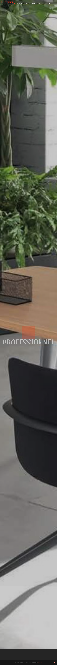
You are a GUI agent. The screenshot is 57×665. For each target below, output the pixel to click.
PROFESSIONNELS (28, 3)
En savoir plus (40, 662)
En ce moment (48, 3)
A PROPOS (18, 3)
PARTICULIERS (22, 3)
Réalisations (38, 3)
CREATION (33, 3)
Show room (43, 3)
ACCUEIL (14, 3)
